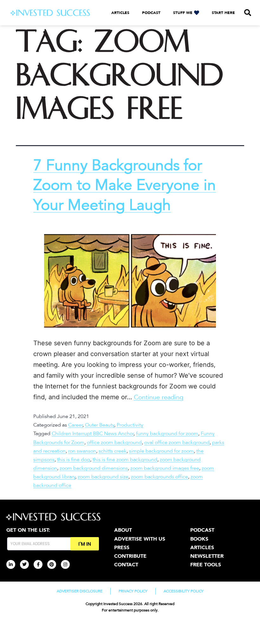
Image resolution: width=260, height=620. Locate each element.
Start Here (223, 12)
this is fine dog (73, 459)
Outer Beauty (99, 425)
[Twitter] (24, 564)
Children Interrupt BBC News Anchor (93, 433)
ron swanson (82, 451)
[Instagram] (65, 564)
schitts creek (113, 451)
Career (75, 425)
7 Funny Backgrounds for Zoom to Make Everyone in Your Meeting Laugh (124, 185)
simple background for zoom (161, 451)
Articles (120, 12)
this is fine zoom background (125, 459)
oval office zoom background (177, 442)
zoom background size (103, 477)
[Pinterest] (51, 564)
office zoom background (114, 442)
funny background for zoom (167, 433)
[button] (247, 12)
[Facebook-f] (38, 564)
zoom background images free (164, 468)
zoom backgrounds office (159, 477)
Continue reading (158, 397)
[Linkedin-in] (10, 564)
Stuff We (182, 12)
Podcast (151, 12)
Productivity (130, 425)
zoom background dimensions (94, 468)
